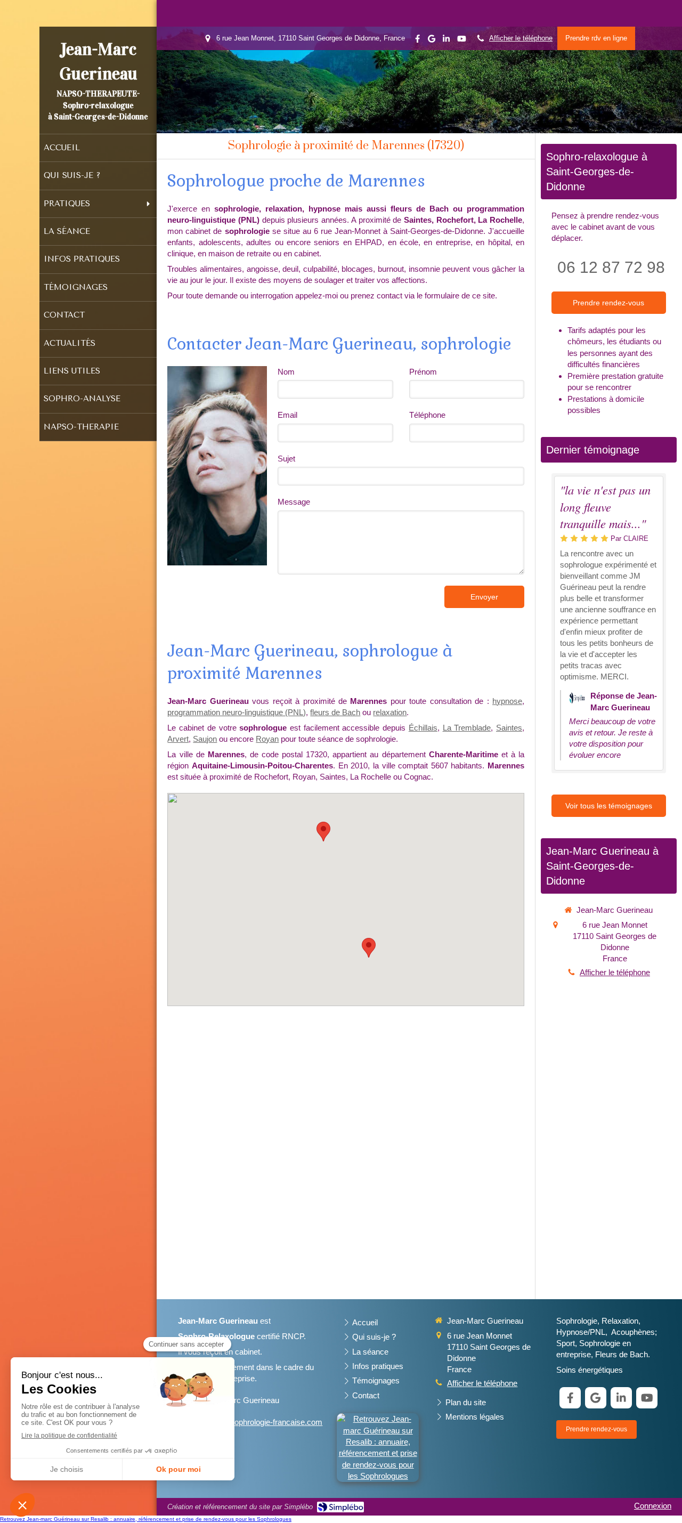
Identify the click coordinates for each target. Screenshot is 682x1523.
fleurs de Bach (335, 712)
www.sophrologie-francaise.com (266, 1422)
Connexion (652, 1505)
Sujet (286, 458)
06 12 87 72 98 (611, 267)
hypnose (507, 701)
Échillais (423, 727)
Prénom (423, 371)
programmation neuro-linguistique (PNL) (236, 712)
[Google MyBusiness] (431, 41)
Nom (286, 371)
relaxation (390, 712)
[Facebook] (417, 41)
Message (294, 501)
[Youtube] (461, 41)
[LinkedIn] (446, 41)
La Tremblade (467, 727)
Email (287, 414)
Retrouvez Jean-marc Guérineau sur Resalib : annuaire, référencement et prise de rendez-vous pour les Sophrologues (145, 1519)
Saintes (509, 727)
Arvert (178, 738)
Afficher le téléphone (521, 38)
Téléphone (427, 414)
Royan (267, 738)
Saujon (205, 738)
